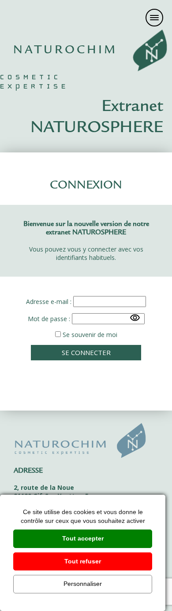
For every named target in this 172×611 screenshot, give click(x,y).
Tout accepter (83, 538)
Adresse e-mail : (48, 301)
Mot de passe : (49, 319)
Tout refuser (82, 561)
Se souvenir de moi (89, 334)
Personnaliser (83, 583)
